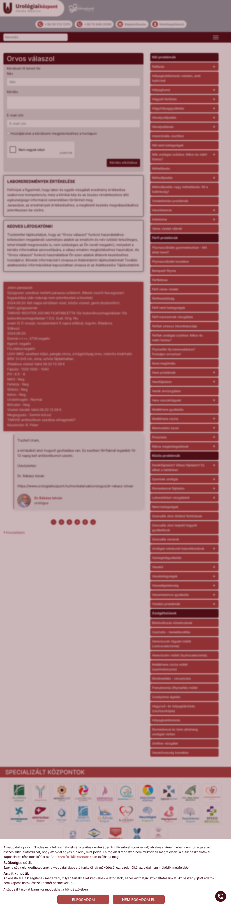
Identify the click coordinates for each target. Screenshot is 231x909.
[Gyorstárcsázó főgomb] (220, 896)
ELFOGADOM (83, 899)
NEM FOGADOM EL (138, 899)
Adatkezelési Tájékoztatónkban (74, 856)
